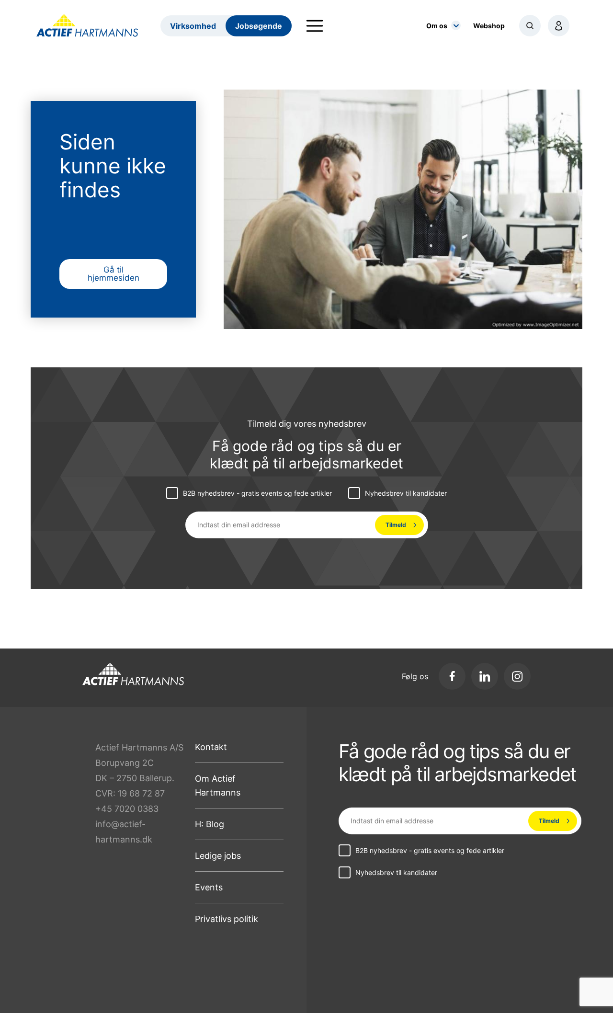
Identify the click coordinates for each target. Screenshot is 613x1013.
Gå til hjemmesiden (113, 274)
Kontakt (211, 747)
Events (209, 887)
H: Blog (209, 824)
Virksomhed (193, 26)
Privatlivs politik (226, 919)
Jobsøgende (258, 26)
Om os (436, 26)
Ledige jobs (218, 856)
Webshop (489, 26)
